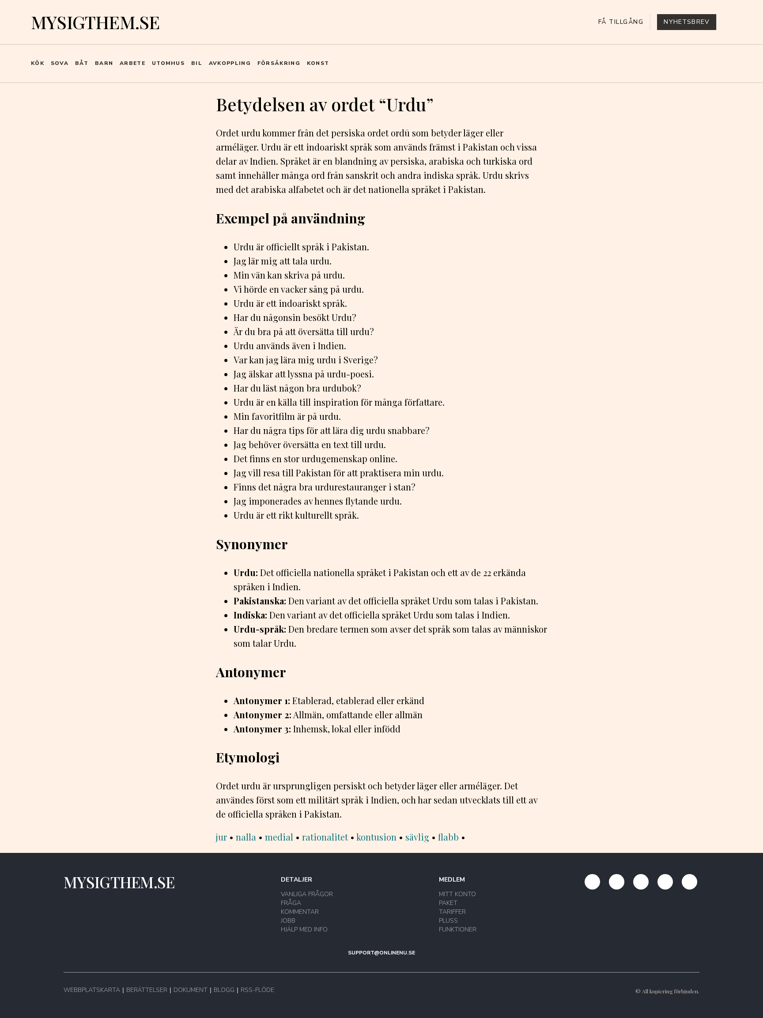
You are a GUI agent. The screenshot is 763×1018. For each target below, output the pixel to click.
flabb (448, 837)
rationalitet (325, 837)
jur (221, 837)
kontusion (376, 837)
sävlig (417, 837)
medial (279, 837)
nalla (246, 837)
